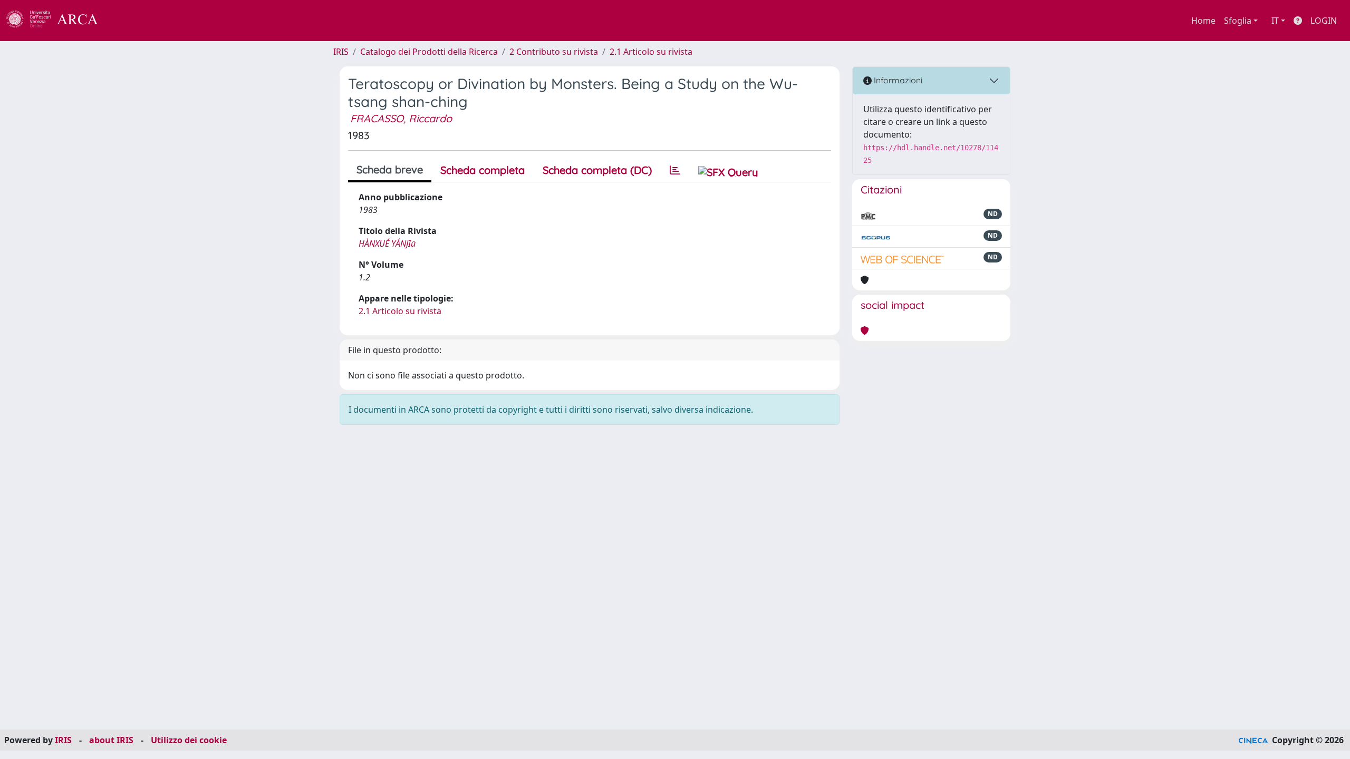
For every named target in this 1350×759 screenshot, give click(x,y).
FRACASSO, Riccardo (401, 118)
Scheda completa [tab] (482, 170)
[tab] (675, 170)
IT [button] (1275, 20)
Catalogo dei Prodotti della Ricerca (429, 51)
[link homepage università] (126, 20)
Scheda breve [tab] (389, 169)
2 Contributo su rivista (553, 51)
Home (1203, 20)
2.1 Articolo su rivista (651, 51)
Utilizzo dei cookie (189, 740)
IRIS (341, 51)
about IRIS (111, 740)
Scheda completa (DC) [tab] (597, 170)
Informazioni (897, 80)
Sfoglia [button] (1237, 20)
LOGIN (1323, 20)
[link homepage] (58, 20)
